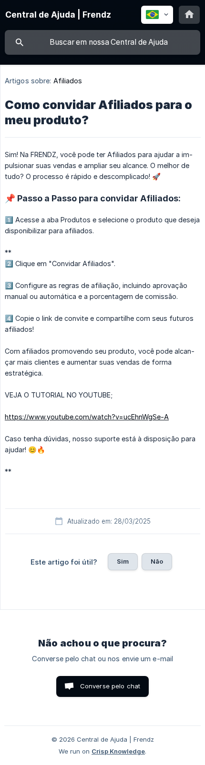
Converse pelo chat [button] (110, 686)
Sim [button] (123, 561)
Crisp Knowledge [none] (118, 751)
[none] (58, 15)
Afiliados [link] (67, 81)
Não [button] (157, 561)
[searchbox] (102, 42)
